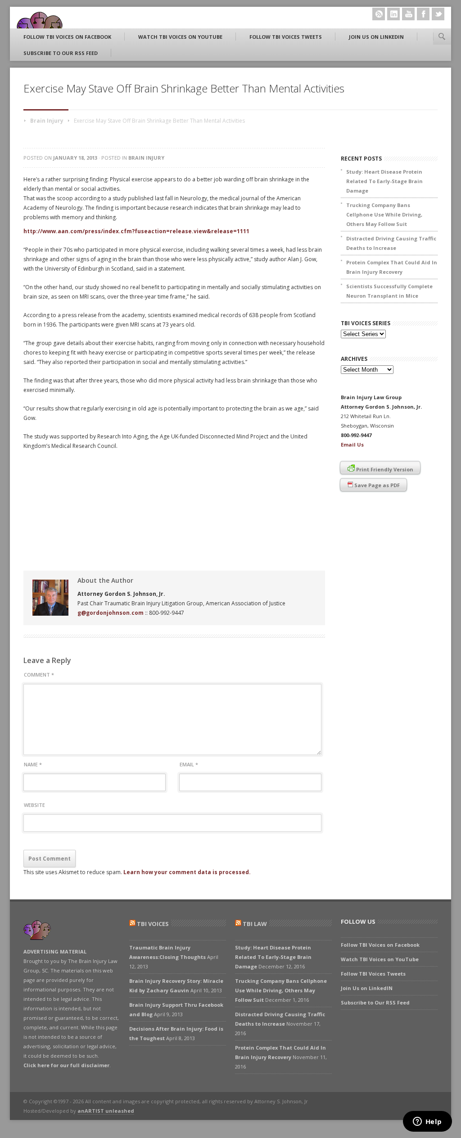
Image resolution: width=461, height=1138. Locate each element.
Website (34, 805)
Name (33, 764)
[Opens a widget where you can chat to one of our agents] (427, 1122)
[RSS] (378, 14)
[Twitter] (438, 14)
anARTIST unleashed (105, 1110)
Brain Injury (46, 120)
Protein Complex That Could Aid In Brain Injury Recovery (391, 267)
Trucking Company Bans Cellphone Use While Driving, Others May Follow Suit (384, 214)
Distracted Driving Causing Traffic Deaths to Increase (391, 243)
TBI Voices (153, 924)
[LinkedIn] (393, 14)
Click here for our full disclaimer (66, 1065)
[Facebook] (423, 14)
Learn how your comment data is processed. (187, 872)
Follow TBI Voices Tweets (285, 36)
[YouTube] (408, 14)
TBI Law (255, 924)
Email (189, 764)
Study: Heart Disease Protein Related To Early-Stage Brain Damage (384, 181)
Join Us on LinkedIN (376, 36)
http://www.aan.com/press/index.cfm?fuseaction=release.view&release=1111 (136, 231)
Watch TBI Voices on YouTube (180, 36)
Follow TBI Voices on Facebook (67, 36)
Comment (39, 674)
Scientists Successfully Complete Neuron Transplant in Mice (389, 291)
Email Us (352, 444)
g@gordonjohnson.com (110, 613)
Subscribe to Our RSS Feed (60, 53)
